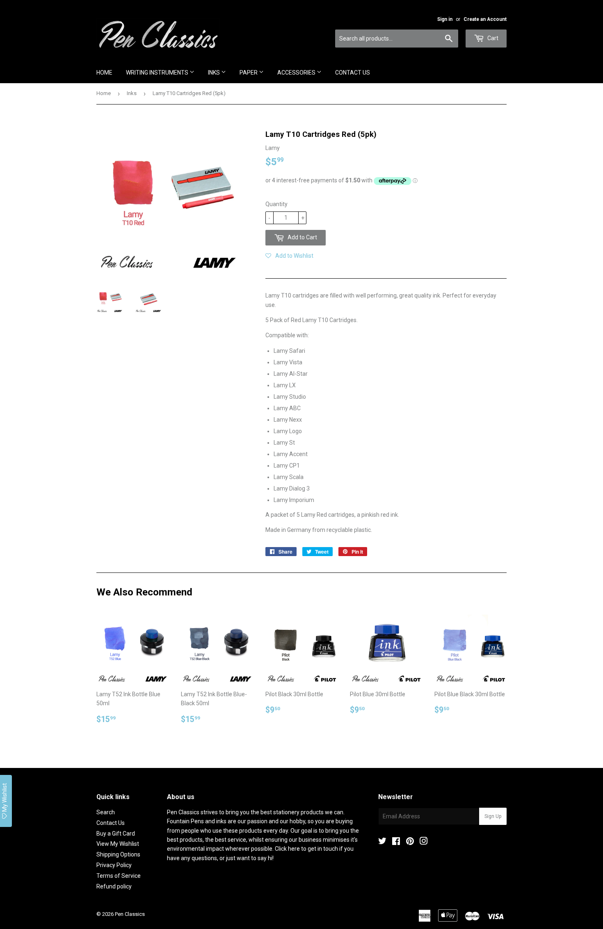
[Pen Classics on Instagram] (424, 842)
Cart (492, 38)
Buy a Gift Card (115, 833)
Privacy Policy (114, 865)
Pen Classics (130, 914)
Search (105, 812)
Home (104, 72)
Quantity (276, 204)
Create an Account (485, 19)
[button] (289, 255)
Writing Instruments (158, 72)
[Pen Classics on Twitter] (382, 842)
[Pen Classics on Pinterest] (410, 842)
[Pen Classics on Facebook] (396, 842)
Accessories (297, 72)
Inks (214, 72)
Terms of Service (118, 875)
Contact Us (352, 72)
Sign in (444, 19)
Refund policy (114, 886)
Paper (249, 72)
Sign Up (492, 816)
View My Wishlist (117, 843)
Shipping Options (118, 854)
